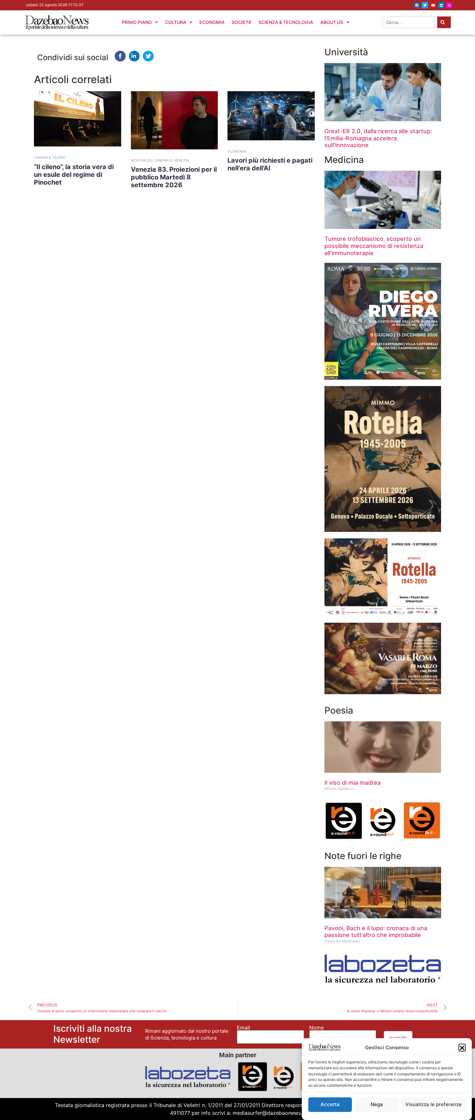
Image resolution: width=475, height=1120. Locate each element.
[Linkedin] (441, 5)
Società (241, 22)
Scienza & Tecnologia (286, 22)
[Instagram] (449, 5)
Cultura (175, 22)
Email (243, 1027)
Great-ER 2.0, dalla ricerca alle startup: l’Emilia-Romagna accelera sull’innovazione (378, 138)
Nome (316, 1027)
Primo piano (137, 22)
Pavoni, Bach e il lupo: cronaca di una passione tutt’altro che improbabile (375, 932)
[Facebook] (417, 5)
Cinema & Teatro (50, 157)
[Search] (444, 22)
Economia (212, 22)
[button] (462, 1047)
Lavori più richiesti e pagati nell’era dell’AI (269, 164)
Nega (377, 1105)
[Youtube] (433, 5)
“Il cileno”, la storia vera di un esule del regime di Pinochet (74, 174)
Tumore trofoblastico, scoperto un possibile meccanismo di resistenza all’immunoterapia (373, 245)
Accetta (330, 1105)
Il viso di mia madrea (352, 782)
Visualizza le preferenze (433, 1105)
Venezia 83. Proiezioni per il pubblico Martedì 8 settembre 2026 (174, 177)
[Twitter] (425, 5)
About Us (331, 22)
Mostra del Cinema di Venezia (160, 160)
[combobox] (409, 22)
